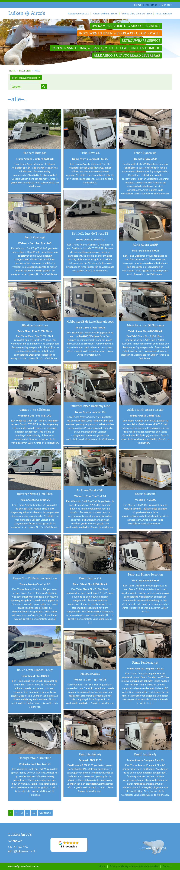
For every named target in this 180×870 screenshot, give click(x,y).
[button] (68, 845)
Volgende (45, 812)
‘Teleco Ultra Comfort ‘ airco (136, 13)
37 (34, 812)
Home (137, 4)
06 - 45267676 (18, 847)
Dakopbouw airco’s (78, 13)
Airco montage (164, 13)
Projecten (151, 4)
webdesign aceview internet (24, 866)
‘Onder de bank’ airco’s (105, 13)
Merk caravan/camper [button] (25, 77)
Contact (167, 4)
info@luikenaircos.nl (21, 851)
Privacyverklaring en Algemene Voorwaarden (134, 866)
